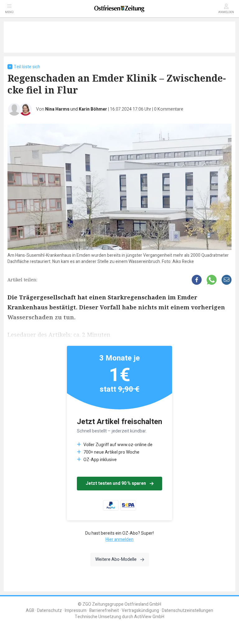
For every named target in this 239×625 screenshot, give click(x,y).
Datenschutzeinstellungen (187, 610)
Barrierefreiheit (104, 610)
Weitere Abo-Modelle (116, 559)
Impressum (76, 610)
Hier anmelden (119, 539)
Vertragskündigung (140, 610)
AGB (30, 610)
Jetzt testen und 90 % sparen (116, 483)
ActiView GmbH (149, 616)
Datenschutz (49, 610)
